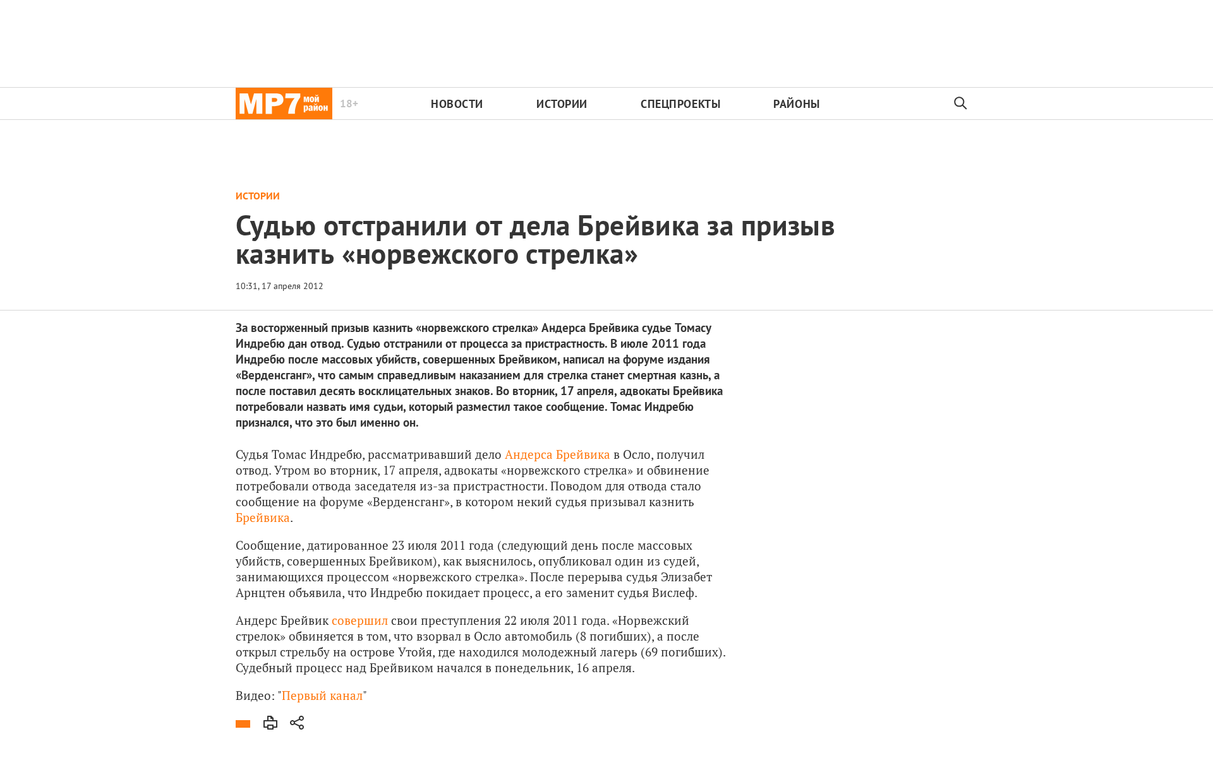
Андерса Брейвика (557, 454)
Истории (562, 104)
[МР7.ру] (284, 103)
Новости (457, 104)
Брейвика (263, 517)
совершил (360, 620)
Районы (796, 104)
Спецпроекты (680, 104)
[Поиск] (961, 103)
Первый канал (322, 695)
